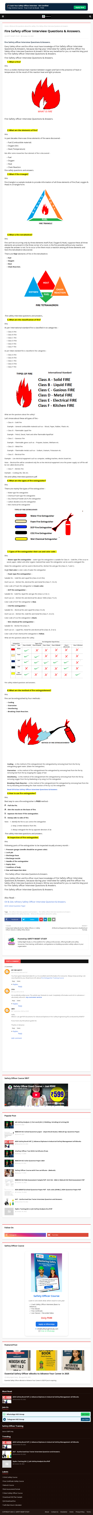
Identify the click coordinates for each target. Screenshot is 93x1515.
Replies (15, 984)
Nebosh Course (8, 1485)
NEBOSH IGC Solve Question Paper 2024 (29, 1161)
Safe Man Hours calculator (12, 1505)
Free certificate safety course (13, 1481)
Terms (89, 1512)
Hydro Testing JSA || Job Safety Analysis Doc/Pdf (33, 1209)
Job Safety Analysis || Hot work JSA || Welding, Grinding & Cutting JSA (42, 1122)
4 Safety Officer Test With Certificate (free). (31, 1151)
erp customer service (34, 997)
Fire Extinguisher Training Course (52, 978)
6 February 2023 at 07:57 (20, 972)
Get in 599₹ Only (7, 1431)
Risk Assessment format (11, 1489)
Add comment (16, 1038)
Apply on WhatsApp (47, 1324)
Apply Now (80, 7)
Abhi (13, 1009)
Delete (18, 981)
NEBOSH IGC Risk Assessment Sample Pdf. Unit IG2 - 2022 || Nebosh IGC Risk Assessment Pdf (49, 1180)
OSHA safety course (10, 1477)
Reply (13, 981)
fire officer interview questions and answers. (23, 912)
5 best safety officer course (13, 1493)
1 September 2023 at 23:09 (21, 1011)
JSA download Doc (9, 1501)
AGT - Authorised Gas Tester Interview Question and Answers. (38, 1199)
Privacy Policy (80, 1512)
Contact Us (54, 1512)
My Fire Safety (16, 970)
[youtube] (67, 1235)
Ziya (13, 989)
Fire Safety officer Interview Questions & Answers (54, 912)
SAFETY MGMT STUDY (13, 36)
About (47, 1512)
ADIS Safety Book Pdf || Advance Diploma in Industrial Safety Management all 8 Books (48, 1141)
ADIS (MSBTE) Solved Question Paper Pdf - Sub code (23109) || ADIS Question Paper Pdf (48, 1190)
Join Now (85, 1414)
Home (7, 26)
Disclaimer (63, 1512)
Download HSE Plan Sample (12, 1497)
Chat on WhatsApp (48, 1331)
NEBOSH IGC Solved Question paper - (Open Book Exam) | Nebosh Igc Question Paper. (47, 1132)
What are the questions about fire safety (22, 26)
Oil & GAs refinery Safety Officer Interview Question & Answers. (35, 901)
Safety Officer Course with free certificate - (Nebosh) (35, 1170)
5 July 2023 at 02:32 (18, 992)
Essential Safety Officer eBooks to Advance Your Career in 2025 (37, 1373)
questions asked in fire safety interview (17, 914)
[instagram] (25, 1235)
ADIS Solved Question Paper (15, 906)
